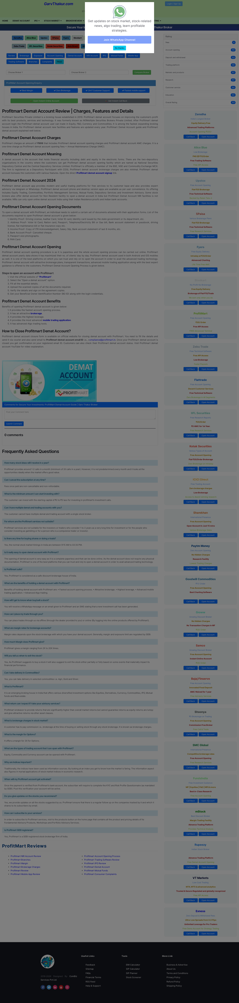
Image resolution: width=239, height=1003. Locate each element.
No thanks (119, 50)
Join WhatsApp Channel (119, 41)
